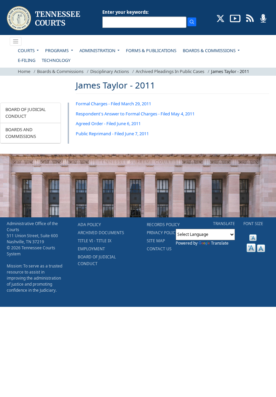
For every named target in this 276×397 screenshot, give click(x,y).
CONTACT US (159, 249)
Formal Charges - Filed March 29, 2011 (113, 104)
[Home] (44, 18)
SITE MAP (156, 241)
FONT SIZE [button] (253, 223)
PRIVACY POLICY (162, 233)
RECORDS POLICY (163, 224)
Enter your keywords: (125, 12)
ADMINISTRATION (97, 50)
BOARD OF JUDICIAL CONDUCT (25, 112)
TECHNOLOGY (56, 60)
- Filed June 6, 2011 (122, 123)
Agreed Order (89, 123)
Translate (220, 243)
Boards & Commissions (60, 71)
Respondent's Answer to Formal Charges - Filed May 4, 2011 (135, 114)
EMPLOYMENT (91, 249)
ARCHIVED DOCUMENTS (101, 233)
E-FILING (26, 60)
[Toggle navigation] (16, 41)
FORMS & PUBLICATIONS (151, 50)
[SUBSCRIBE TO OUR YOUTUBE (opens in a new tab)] (235, 18)
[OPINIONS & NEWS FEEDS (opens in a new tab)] (250, 18)
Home (24, 71)
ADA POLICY (89, 224)
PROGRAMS (57, 50)
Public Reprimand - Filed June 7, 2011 (112, 134)
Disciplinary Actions (109, 71)
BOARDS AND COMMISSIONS (20, 133)
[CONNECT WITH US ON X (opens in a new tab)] (220, 18)
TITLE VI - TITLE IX (94, 241)
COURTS (27, 50)
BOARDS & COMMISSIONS (210, 50)
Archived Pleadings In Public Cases (170, 71)
